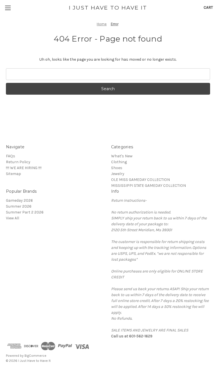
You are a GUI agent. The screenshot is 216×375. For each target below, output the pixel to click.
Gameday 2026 (19, 200)
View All (12, 218)
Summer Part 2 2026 (25, 212)
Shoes (116, 167)
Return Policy (18, 162)
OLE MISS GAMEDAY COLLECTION (140, 179)
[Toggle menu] (7, 7)
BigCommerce (35, 356)
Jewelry (117, 173)
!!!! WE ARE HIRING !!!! (24, 167)
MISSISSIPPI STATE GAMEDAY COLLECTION (148, 185)
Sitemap (13, 173)
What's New (121, 156)
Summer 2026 (19, 206)
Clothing (119, 162)
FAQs (10, 156)
